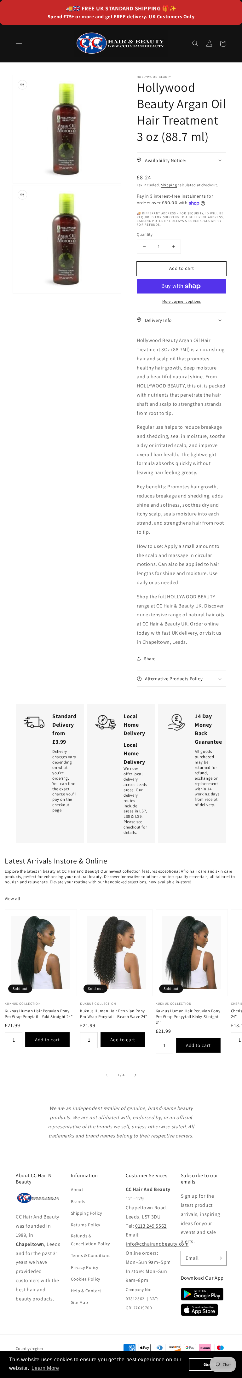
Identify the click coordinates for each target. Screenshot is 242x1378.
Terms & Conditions (91, 1255)
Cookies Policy (85, 1279)
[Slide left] (107, 1075)
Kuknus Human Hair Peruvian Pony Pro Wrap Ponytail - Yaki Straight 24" (38, 1013)
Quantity (145, 234)
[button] (19, 43)
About (77, 1189)
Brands (78, 1201)
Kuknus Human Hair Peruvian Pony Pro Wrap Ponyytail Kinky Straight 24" (188, 1016)
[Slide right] (135, 1075)
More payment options (181, 301)
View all (12, 898)
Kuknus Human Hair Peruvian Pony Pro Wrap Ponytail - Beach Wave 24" (113, 1013)
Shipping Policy (86, 1213)
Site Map (79, 1302)
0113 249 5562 (151, 1226)
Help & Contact (86, 1291)
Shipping (169, 185)
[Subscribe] (219, 1258)
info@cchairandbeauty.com (157, 1244)
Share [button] (150, 658)
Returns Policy (85, 1225)
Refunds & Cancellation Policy (90, 1240)
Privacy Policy (84, 1267)
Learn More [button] (45, 1368)
